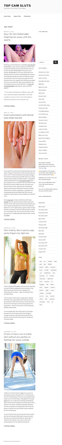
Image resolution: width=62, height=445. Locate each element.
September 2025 (43, 212)
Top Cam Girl (31, 65)
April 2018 (41, 233)
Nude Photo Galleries (44, 138)
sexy (47, 296)
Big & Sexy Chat (43, 87)
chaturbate (54, 270)
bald (40, 264)
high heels (50, 278)
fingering (41, 275)
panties (41, 290)
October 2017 (42, 248)
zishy (40, 304)
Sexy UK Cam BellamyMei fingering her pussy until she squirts (17, 37)
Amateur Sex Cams (44, 72)
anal (40, 261)
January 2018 (42, 239)
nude (40, 287)
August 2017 (42, 251)
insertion (47, 281)
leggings (41, 284)
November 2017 (43, 245)
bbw (45, 264)
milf (47, 284)
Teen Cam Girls (43, 153)
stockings (42, 302)
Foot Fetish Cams (43, 114)
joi (52, 281)
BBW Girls (41, 84)
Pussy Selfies (42, 141)
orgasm (46, 287)
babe (55, 261)
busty (40, 270)
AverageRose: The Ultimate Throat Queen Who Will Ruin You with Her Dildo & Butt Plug (47, 172)
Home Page (7, 16)
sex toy (41, 296)
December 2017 (43, 242)
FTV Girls (6, 215)
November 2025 (43, 209)
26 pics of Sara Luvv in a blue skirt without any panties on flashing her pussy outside (18, 337)
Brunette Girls (42, 96)
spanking (51, 299)
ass (45, 261)
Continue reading (9, 106)
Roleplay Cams (42, 144)
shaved (52, 296)
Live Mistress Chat (44, 132)
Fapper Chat (17, 16)
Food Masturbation (44, 111)
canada (46, 270)
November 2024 (43, 215)
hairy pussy (42, 278)
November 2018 (43, 227)
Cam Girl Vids (42, 102)
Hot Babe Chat (42, 123)
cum (40, 273)
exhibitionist (47, 273)
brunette (53, 267)
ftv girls (52, 275)
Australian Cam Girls (44, 81)
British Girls (42, 93)
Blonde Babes (42, 90)
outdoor (53, 287)
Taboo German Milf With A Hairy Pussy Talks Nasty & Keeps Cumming (47, 184)
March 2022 (42, 218)
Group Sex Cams (43, 120)
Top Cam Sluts (17, 5)
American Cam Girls (44, 75)
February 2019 (42, 224)
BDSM (50, 264)
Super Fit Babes (43, 150)
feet (54, 273)
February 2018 (42, 236)
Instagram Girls (43, 126)
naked (52, 284)
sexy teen (10, 200)
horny (40, 281)
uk (52, 302)
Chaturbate (27, 16)
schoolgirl (48, 293)
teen (48, 302)
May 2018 (41, 230)
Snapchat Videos (43, 147)
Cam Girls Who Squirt (44, 105)
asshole (50, 261)
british (47, 267)
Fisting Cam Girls (43, 108)
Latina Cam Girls (43, 129)
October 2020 (42, 221)
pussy (52, 290)
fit (47, 275)
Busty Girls (41, 99)
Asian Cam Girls (43, 78)
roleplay (41, 293)
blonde (6, 202)
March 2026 (42, 206)
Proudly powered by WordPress (11, 441)
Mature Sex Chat (43, 135)
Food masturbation (25, 180)
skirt (46, 299)
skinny (41, 299)
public (47, 290)
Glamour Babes (43, 117)
